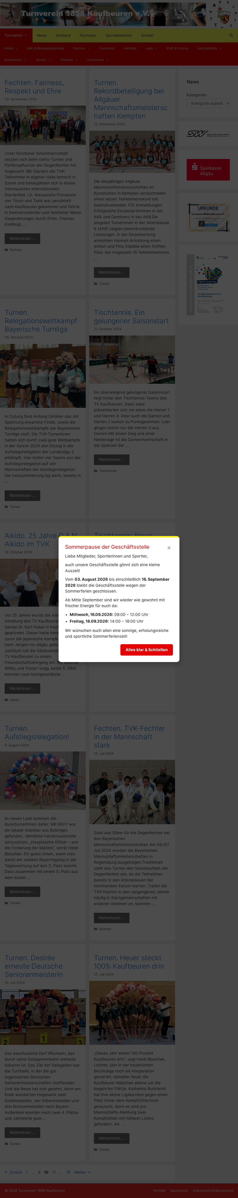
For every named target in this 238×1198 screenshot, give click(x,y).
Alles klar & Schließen (147, 649)
